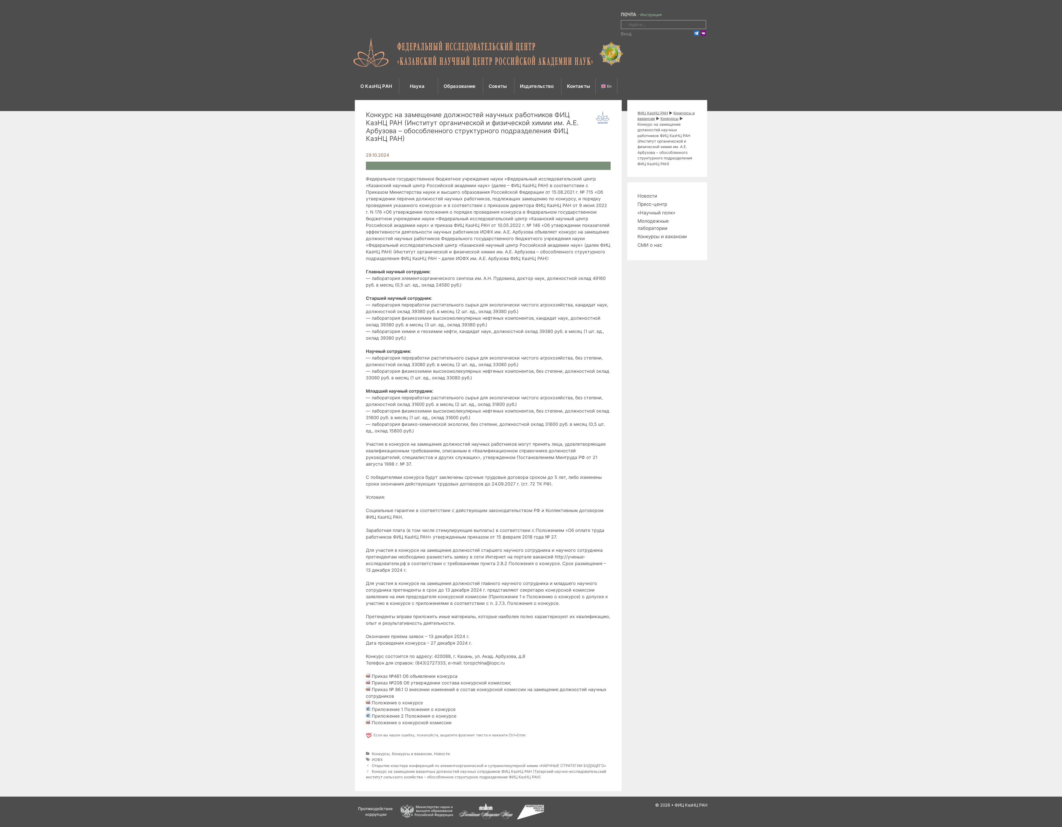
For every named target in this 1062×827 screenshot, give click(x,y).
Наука (418, 86)
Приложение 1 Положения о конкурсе (413, 709)
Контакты (578, 86)
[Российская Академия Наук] (486, 818)
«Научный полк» (656, 213)
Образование (460, 86)
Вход (626, 33)
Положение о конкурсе (397, 702)
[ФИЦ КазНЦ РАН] (488, 51)
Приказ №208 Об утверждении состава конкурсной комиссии (441, 683)
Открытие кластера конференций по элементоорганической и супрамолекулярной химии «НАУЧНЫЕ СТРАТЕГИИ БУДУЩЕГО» (489, 765)
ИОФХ (377, 759)
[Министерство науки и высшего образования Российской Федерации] (427, 818)
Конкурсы (381, 754)
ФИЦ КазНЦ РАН (691, 805)
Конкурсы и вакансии (412, 754)
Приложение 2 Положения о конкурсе (414, 716)
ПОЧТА (628, 14)
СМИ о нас (649, 245)
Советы (498, 86)
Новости (442, 754)
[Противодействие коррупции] (375, 818)
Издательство (537, 86)
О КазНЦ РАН (376, 86)
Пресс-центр (652, 204)
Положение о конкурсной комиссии (412, 722)
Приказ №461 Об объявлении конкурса (414, 676)
